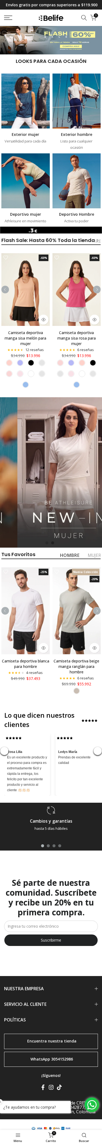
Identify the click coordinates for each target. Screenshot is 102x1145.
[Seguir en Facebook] (43, 1088)
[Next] (97, 240)
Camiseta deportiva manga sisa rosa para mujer (76, 338)
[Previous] (5, 289)
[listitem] (9, 363)
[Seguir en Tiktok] (59, 1088)
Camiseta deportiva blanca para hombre (25, 663)
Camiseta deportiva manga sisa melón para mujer (25, 338)
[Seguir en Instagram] (51, 1088)
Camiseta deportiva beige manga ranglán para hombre (76, 666)
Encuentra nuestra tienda (51, 1040)
